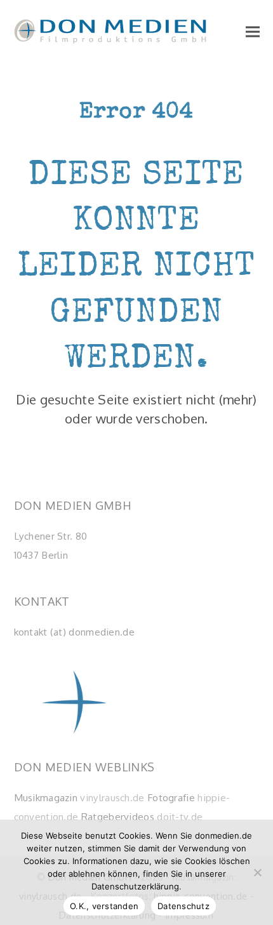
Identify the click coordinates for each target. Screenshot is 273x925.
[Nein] (257, 872)
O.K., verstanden (104, 906)
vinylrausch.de (112, 797)
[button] (253, 31)
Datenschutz (183, 906)
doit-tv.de (180, 816)
